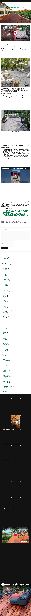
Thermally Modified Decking (7, 310)
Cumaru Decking (5, 279)
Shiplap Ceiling (6, 385)
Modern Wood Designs (6, 376)
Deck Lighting (5, 286)
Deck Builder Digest (6, 280)
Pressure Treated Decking (6, 302)
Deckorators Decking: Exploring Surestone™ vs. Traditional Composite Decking (15, 210)
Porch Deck (4, 301)
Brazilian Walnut (5, 278)
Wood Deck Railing (5, 270)
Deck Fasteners (5, 284)
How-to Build (5, 321)
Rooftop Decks (5, 307)
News (2, 327)
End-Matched (5, 364)
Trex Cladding (5, 349)
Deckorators (14, 201)
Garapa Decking (5, 294)
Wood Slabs (4, 391)
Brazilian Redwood (5, 275)
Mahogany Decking (5, 297)
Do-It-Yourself (4, 317)
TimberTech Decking (6, 312)
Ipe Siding (4, 340)
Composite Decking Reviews (7, 257)
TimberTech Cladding (6, 348)
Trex (10, 201)
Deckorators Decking (11, 221)
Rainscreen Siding (5, 342)
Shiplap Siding (5, 343)
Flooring (3, 323)
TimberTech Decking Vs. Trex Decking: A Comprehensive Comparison (14, 213)
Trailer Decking (5, 313)
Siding (3, 337)
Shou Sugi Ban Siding (6, 344)
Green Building (5, 329)
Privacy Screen (5, 305)
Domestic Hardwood (6, 360)
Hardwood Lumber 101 (6, 370)
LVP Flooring (4, 324)
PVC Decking (5, 306)
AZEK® (4, 273)
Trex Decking (14, 220)
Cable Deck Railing (5, 265)
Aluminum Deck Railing (6, 264)
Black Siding (4, 338)
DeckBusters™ (5, 290)
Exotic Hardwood (5, 365)
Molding (4, 377)
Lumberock (4, 259)
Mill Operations (5, 332)
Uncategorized (4, 355)
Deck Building (5, 281)
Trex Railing (3, 354)
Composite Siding (5, 339)
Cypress (4, 359)
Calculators (4, 318)
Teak (3, 380)
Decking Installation (6, 291)
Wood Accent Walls (6, 382)
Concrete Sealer (4, 262)
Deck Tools (4, 289)
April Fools (4, 328)
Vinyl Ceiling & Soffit (7, 387)
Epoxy (2, 322)
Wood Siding (5, 350)
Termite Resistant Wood (6, 381)
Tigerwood (4, 311)
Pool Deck (4, 300)
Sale (3, 333)
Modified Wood (4, 326)
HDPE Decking (5, 295)
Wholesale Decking (5, 334)
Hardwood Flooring (6, 369)
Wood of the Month (6, 388)
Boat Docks (4, 274)
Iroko (3, 372)
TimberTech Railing (4, 353)
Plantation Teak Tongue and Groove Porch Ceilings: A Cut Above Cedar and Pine (14, 222)
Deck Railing (3, 263)
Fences (4, 366)
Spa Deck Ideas (5, 308)
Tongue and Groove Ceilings (8, 386)
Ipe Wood (4, 371)
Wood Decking (5, 316)
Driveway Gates (5, 361)
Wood (2, 356)
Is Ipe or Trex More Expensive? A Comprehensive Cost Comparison (14, 214)
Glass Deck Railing (5, 268)
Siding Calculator (5, 345)
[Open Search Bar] (30, 1)
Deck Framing (5, 285)
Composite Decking (5, 220)
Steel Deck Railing (5, 269)
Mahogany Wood (5, 375)
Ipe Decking (4, 296)
